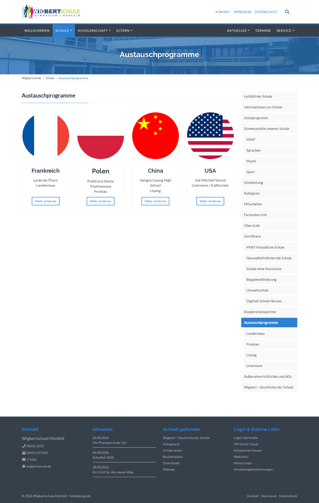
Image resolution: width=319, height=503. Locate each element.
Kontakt (223, 12)
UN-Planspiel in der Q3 (109, 443)
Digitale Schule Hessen (264, 301)
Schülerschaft (93, 30)
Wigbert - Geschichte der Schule (268, 387)
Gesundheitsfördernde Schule (269, 258)
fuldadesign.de (80, 496)
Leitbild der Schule (258, 96)
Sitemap (169, 469)
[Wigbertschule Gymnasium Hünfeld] (51, 17)
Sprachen (253, 150)
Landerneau (255, 333)
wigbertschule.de (38, 466)
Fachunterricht (255, 215)
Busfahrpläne (172, 457)
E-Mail (32, 459)
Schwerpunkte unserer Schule (266, 128)
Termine (263, 30)
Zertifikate (252, 236)
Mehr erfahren (45, 201)
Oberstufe (252, 225)
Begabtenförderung (261, 279)
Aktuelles (237, 30)
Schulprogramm (256, 118)
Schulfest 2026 (103, 457)
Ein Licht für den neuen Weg (112, 472)
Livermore (254, 366)
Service (284, 30)
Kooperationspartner (260, 312)
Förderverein (172, 450)
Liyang (251, 355)
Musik (251, 161)
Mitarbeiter (253, 204)
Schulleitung (253, 182)
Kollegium (251, 193)
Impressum (242, 12)
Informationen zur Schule (263, 107)
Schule (62, 30)
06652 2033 (35, 446)
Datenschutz (266, 12)
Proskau (252, 344)
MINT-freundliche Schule (265, 247)
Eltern (123, 30)
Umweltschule (257, 290)
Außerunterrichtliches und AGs (268, 376)
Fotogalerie (171, 444)
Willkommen (37, 30)
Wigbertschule (31, 78)
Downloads (171, 463)
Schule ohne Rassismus (264, 269)
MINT (250, 139)
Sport (250, 172)
